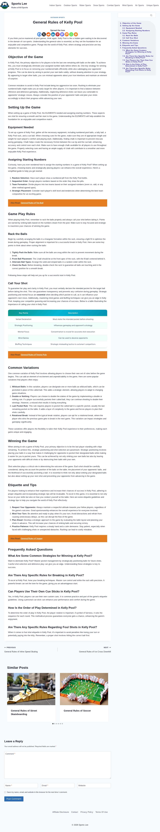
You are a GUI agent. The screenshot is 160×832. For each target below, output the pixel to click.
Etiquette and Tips (130, 45)
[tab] (53, 723)
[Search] (151, 15)
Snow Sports (98, 5)
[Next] (104, 697)
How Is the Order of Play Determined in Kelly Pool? (136, 65)
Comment (10, 754)
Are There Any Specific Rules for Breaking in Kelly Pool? (139, 57)
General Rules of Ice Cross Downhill (95, 650)
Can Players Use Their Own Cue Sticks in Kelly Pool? (139, 61)
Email (45, 785)
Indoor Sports (55, 5)
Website (82, 785)
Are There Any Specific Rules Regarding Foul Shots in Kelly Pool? (138, 70)
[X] (44, 34)
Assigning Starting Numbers (138, 30)
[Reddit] (48, 34)
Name (8, 785)
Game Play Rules (129, 33)
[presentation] (31, 689)
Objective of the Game (131, 23)
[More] (76, 34)
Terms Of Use (101, 812)
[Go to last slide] (11, 697)
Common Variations (130, 40)
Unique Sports (152, 5)
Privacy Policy (86, 812)
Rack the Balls (132, 35)
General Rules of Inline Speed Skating (21, 650)
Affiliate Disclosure (60, 812)
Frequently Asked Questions (134, 48)
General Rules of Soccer (77, 710)
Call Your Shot (132, 38)
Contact (74, 812)
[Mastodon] (62, 34)
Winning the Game (130, 43)
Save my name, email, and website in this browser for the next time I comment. (37, 792)
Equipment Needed (134, 28)
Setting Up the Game (131, 26)
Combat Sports (113, 5)
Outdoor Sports (70, 5)
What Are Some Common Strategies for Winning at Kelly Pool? (138, 51)
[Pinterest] (58, 34)
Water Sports (85, 5)
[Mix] (67, 34)
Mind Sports (127, 5)
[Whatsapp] (71, 34)
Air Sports (139, 5)
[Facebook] (39, 34)
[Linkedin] (53, 34)
